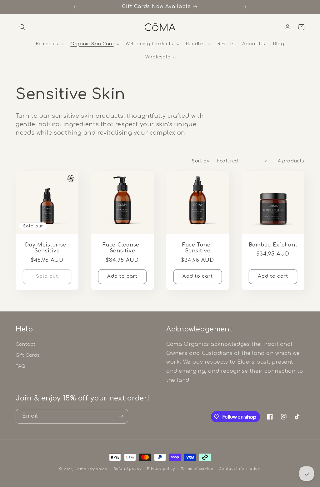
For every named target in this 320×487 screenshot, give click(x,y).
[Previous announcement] (75, 7)
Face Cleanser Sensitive (122, 248)
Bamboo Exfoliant (273, 245)
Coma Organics (90, 469)
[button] (22, 27)
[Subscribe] (121, 416)
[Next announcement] (245, 7)
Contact (25, 344)
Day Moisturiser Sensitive (47, 248)
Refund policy (127, 469)
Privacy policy (161, 469)
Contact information (240, 469)
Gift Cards (28, 355)
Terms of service (197, 469)
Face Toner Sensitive (197, 248)
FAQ (21, 366)
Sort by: (201, 161)
